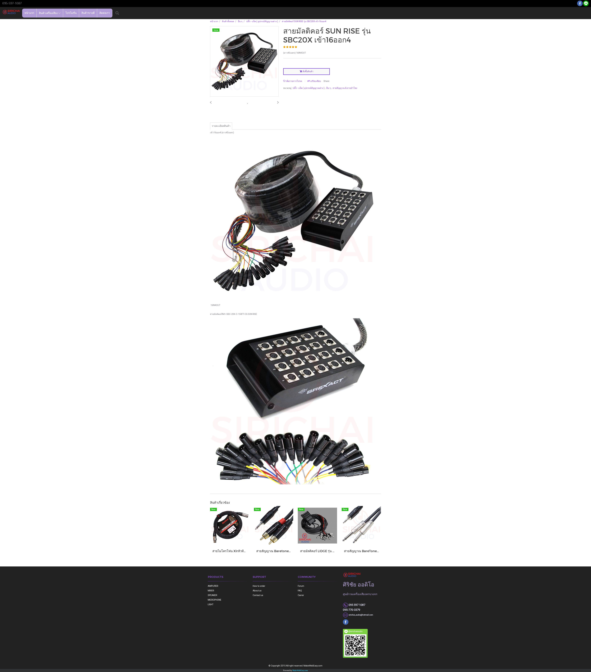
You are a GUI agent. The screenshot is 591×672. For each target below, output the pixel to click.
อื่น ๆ (328, 88)
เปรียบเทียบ (315, 81)
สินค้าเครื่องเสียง (48, 13)
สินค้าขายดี (88, 13)
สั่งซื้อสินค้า (307, 71)
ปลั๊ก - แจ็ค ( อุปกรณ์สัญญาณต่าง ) (309, 88)
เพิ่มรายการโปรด (293, 81)
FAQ (300, 590)
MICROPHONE (214, 600)
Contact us (258, 595)
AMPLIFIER (213, 586)
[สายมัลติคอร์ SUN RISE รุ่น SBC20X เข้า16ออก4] (244, 61)
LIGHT (210, 604)
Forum (301, 586)
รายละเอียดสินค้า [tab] (221, 125)
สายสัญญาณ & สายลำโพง (345, 88)
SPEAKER (212, 595)
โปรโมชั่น (71, 13)
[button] (117, 13)
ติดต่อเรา (104, 13)
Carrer (301, 595)
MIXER (211, 590)
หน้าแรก (29, 13)
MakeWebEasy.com (300, 670)
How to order (259, 586)
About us (257, 590)
